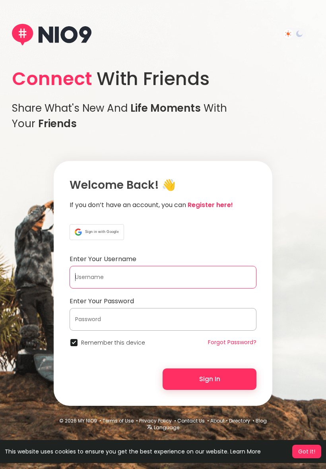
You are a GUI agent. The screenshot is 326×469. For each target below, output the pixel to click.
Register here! (210, 204)
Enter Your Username (103, 259)
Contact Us (191, 420)
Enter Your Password (102, 301)
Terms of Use (118, 420)
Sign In (209, 379)
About (217, 420)
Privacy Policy (155, 420)
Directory (239, 420)
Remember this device (113, 343)
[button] (97, 232)
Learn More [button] (245, 451)
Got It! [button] (306, 451)
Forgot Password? (232, 342)
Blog (261, 420)
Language (166, 427)
